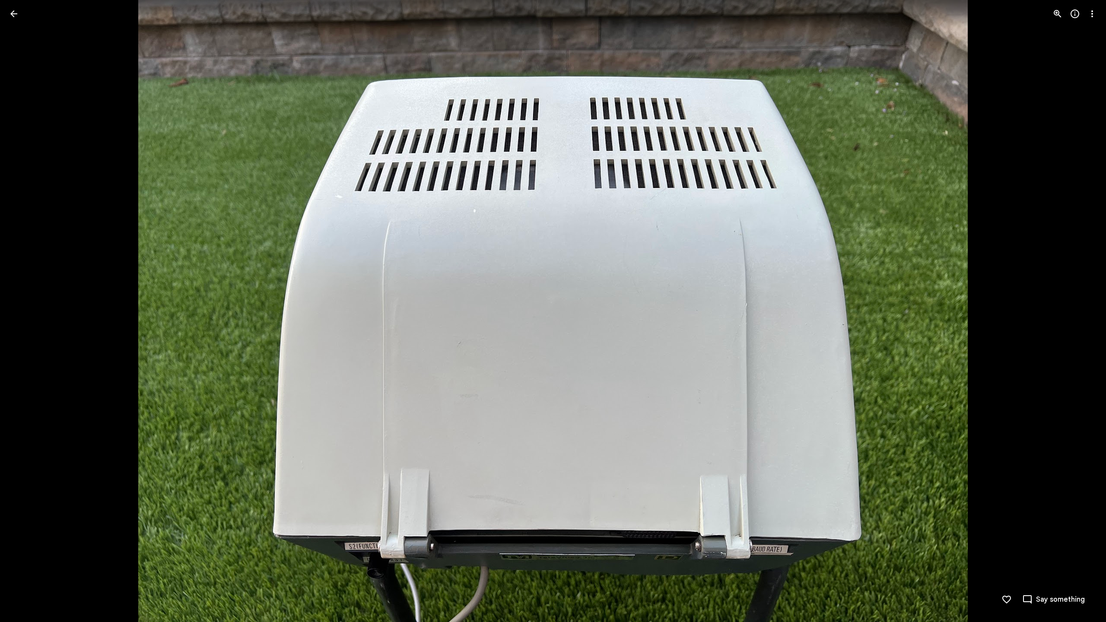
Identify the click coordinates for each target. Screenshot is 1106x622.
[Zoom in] (1057, 13)
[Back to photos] (13, 13)
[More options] (1092, 13)
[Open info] (1075, 13)
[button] (24, 311)
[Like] (1006, 599)
